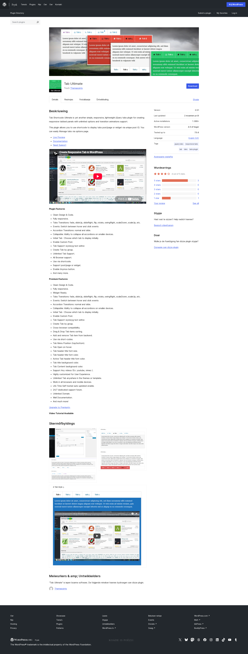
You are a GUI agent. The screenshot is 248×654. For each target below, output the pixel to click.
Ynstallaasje (84, 99)
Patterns (60, 628)
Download (192, 86)
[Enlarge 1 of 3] (93, 431)
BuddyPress (200, 628)
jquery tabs (179, 144)
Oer (12, 616)
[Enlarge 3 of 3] (143, 488)
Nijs (11, 620)
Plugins (59, 624)
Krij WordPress (236, 4)
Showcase (60, 616)
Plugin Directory (17, 13)
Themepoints (76, 88)
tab (181, 149)
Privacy (13, 628)
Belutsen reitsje (155, 616)
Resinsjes (68, 99)
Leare (104, 616)
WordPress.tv (109, 628)
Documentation (60, 141)
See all (196, 203)
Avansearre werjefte (163, 156)
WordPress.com (202, 616)
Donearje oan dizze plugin (166, 247)
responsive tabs (191, 144)
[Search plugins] (37, 22)
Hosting (13, 624)
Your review (159, 203)
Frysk (37, 640)
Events (151, 620)
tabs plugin (193, 149)
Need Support (59, 145)
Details (55, 99)
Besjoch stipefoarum (163, 225)
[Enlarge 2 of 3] (143, 431)
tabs (185, 149)
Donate (152, 624)
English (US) (194, 138)
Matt (197, 620)
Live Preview (59, 137)
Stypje (196, 99)
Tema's (59, 620)
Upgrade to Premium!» (59, 407)
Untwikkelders (108, 624)
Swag (151, 628)
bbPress (199, 624)
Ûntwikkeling (102, 99)
